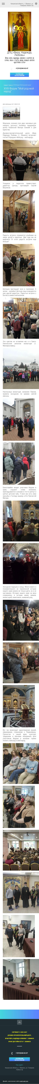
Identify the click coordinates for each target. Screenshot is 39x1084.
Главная (6, 85)
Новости (11, 85)
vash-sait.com (24, 1081)
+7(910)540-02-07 (22, 68)
